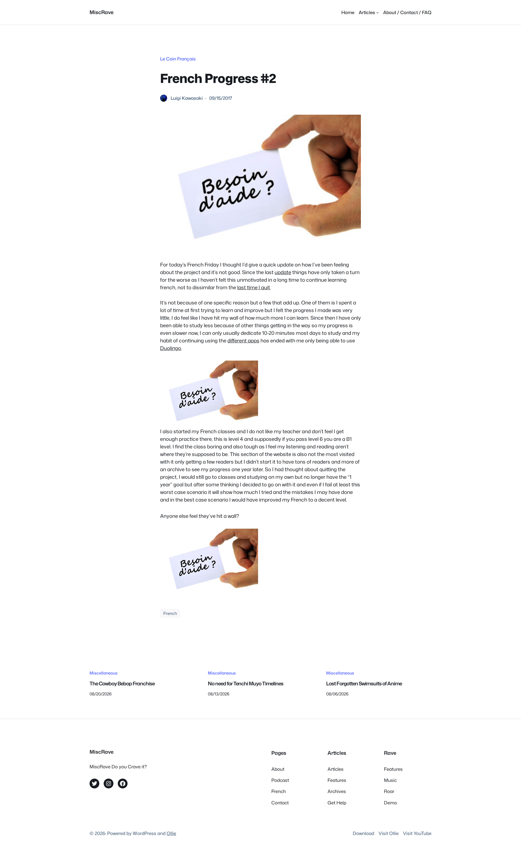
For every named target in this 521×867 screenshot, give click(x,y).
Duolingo (170, 348)
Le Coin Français (178, 59)
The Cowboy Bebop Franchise (122, 683)
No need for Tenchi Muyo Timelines (245, 683)
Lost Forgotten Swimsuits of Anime (364, 683)
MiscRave (101, 12)
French (170, 613)
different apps (243, 340)
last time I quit (253, 287)
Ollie (171, 833)
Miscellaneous (103, 673)
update (283, 272)
